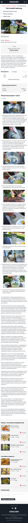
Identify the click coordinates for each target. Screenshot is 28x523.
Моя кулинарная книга (24, 2)
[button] (14, 79)
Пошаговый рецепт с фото (10, 11)
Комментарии (6, 16)
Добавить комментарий (8, 499)
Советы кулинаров (8, 13)
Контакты (10, 517)
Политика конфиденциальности (18, 517)
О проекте (6, 517)
